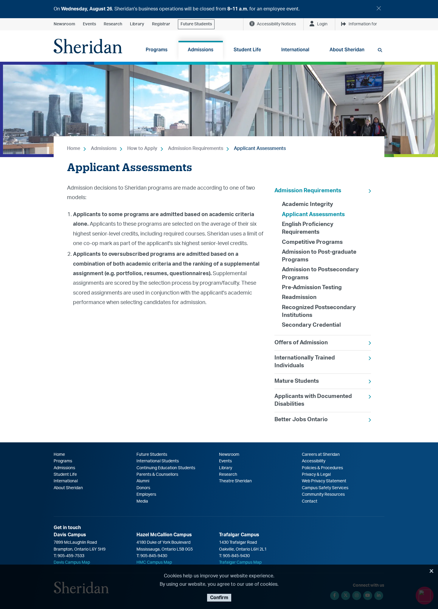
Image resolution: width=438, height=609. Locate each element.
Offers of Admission (301, 342)
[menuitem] (322, 259)
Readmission (299, 297)
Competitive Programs (312, 242)
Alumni (142, 481)
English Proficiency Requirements (307, 228)
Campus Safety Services (325, 488)
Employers (146, 494)
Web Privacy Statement (324, 481)
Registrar (161, 24)
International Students (157, 461)
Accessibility (313, 461)
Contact (309, 501)
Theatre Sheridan (235, 481)
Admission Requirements (195, 148)
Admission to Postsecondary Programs (320, 273)
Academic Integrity (307, 204)
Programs (63, 461)
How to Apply (142, 148)
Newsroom (64, 24)
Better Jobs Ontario (301, 419)
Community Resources (323, 494)
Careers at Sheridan (321, 455)
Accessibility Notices (276, 24)
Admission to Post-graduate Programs (319, 256)
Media (142, 501)
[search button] (379, 50)
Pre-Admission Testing (312, 287)
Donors (143, 488)
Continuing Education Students (165, 468)
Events (89, 24)
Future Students (196, 24)
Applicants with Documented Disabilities (313, 400)
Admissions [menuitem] (200, 50)
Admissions (104, 148)
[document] (219, 9)
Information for (363, 24)
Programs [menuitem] (156, 50)
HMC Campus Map (154, 562)
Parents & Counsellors (157, 474)
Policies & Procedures (322, 468)
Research (113, 24)
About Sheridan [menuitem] (347, 50)
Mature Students (296, 381)
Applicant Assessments (260, 148)
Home (73, 148)
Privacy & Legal (316, 474)
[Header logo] (88, 46)
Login (322, 24)
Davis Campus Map (72, 562)
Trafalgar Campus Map (240, 562)
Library (137, 24)
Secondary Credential (311, 325)
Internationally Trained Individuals (304, 361)
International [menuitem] (295, 50)
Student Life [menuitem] (247, 50)
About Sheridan (68, 488)
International (66, 481)
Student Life (65, 474)
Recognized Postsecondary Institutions (319, 311)
